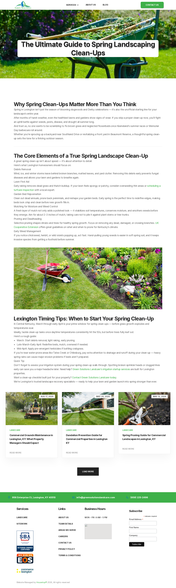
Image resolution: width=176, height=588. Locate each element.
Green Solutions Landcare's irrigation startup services (101, 369)
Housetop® (41, 582)
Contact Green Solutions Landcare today (94, 377)
